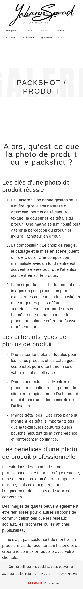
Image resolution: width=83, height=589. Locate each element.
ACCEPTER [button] (69, 573)
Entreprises (11, 30)
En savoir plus (51, 583)
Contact (62, 37)
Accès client (28, 37)
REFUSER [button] (35, 583)
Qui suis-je (46, 37)
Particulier (59, 30)
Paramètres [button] (47, 574)
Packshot (28, 30)
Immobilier (11, 37)
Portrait (43, 30)
